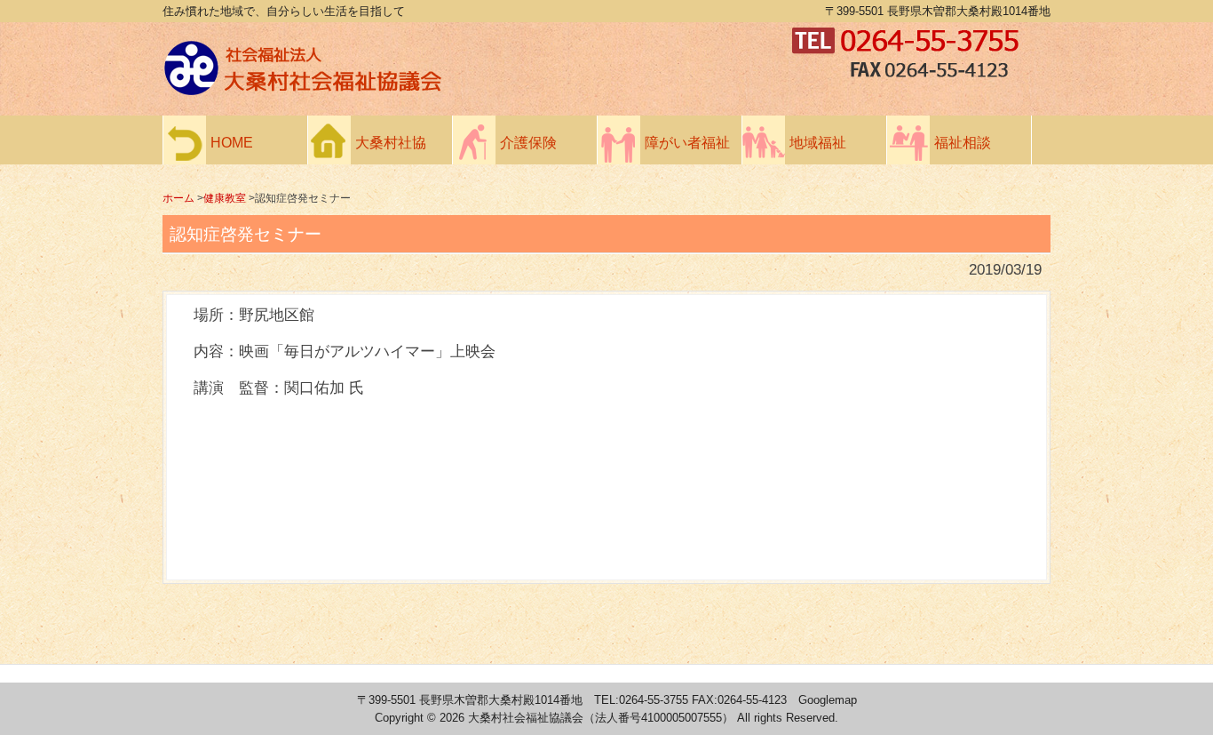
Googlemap (827, 700)
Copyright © (407, 717)
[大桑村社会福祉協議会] (473, 90)
